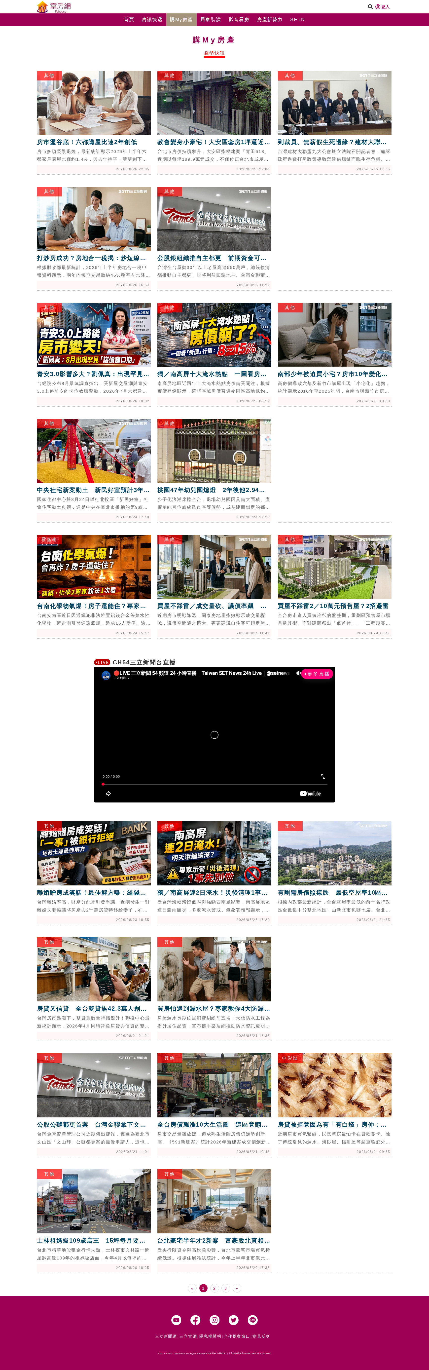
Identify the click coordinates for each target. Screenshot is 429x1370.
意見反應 (261, 1336)
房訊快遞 (152, 19)
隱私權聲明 (210, 1336)
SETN (297, 19)
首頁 (129, 19)
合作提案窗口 (237, 1336)
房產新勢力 (270, 19)
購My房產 (181, 19)
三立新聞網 (166, 1336)
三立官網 (188, 1336)
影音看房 (239, 19)
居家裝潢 (210, 19)
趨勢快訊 (214, 53)
